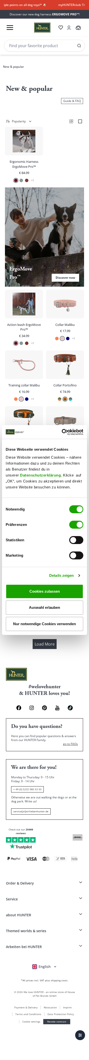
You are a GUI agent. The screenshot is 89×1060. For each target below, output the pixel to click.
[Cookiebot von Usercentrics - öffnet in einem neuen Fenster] (62, 432)
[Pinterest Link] (44, 707)
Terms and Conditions (28, 1014)
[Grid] (71, 121)
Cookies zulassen (44, 591)
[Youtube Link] (57, 707)
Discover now (44, 237)
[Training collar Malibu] (24, 376)
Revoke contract (56, 1021)
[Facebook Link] (18, 707)
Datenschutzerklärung (40, 475)
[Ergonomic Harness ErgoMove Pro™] (24, 156)
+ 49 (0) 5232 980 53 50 (27, 789)
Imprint (67, 1007)
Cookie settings (31, 1021)
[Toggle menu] (10, 28)
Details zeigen (61, 575)
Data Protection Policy (60, 1014)
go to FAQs (70, 744)
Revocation (50, 1007)
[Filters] (80, 1035)
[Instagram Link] (31, 707)
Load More (45, 644)
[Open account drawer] (69, 28)
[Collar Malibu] (65, 318)
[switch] (76, 525)
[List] (80, 121)
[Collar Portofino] (65, 376)
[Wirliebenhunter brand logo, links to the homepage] (36, 28)
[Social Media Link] (70, 707)
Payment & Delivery (26, 1007)
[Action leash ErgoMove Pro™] (24, 318)
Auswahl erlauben (44, 607)
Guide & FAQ (72, 101)
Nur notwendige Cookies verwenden (44, 624)
